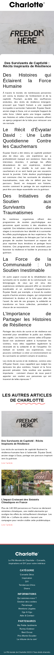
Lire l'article (7, 463)
